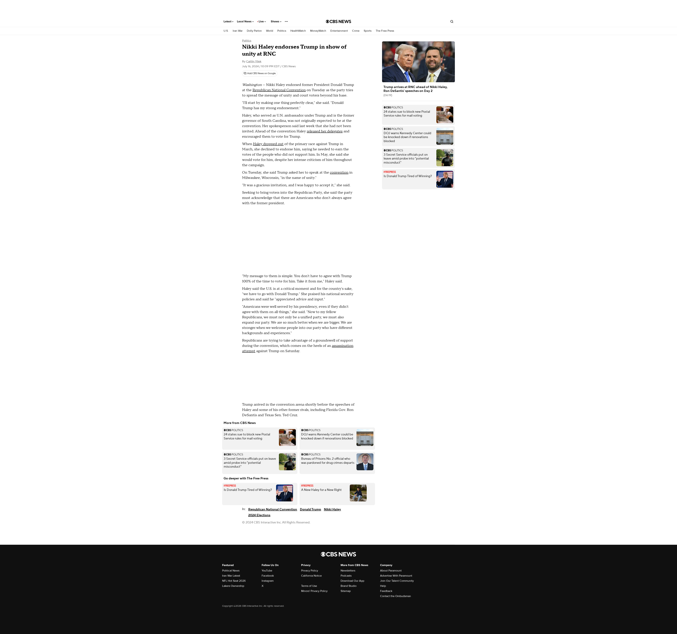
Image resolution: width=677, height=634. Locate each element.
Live (261, 21)
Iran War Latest (231, 575)
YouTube (267, 570)
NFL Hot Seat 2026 (234, 580)
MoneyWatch (318, 31)
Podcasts (346, 575)
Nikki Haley (332, 509)
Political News (230, 570)
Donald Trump (310, 509)
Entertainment (339, 31)
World (269, 31)
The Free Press (385, 31)
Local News (244, 21)
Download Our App (352, 580)
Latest (228, 21)
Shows (275, 21)
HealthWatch (298, 31)
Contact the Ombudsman (395, 596)
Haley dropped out (268, 144)
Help (383, 586)
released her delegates (325, 131)
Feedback (386, 591)
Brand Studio (348, 586)
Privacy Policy (309, 570)
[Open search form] (451, 21)
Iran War (238, 31)
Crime (355, 31)
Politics (281, 31)
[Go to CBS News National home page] (338, 21)
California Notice (311, 575)
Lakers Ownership (233, 586)
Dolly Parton (254, 31)
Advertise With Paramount (396, 575)
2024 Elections (259, 515)
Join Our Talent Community (397, 580)
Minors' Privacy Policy (314, 591)
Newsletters (348, 570)
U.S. (226, 31)
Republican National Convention (279, 90)
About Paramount (391, 570)
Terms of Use (309, 586)
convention (339, 172)
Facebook (268, 575)
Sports (367, 31)
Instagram (268, 580)
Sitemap (346, 591)
